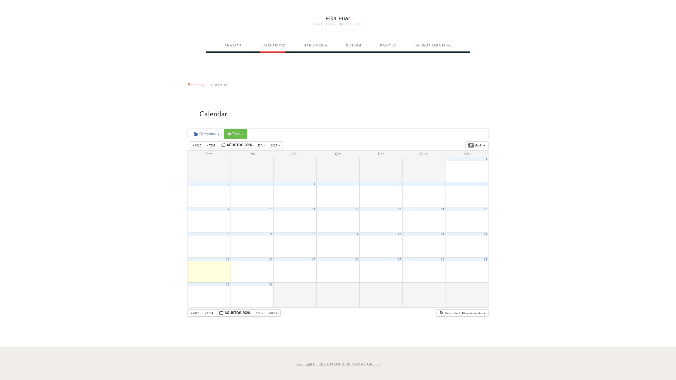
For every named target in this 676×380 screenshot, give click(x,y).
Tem (212, 145)
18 (313, 234)
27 (399, 259)
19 (356, 234)
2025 (198, 145)
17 (270, 234)
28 (442, 259)
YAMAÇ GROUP (366, 364)
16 (227, 234)
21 (442, 234)
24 (270, 259)
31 (270, 284)
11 (313, 209)
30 (227, 284)
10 (270, 209)
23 (227, 259)
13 (399, 209)
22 (485, 234)
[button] (462, 313)
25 (313, 259)
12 (356, 209)
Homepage (196, 84)
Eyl (261, 145)
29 (485, 259)
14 (442, 209)
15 (485, 209)
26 (356, 259)
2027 (274, 145)
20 (399, 234)
